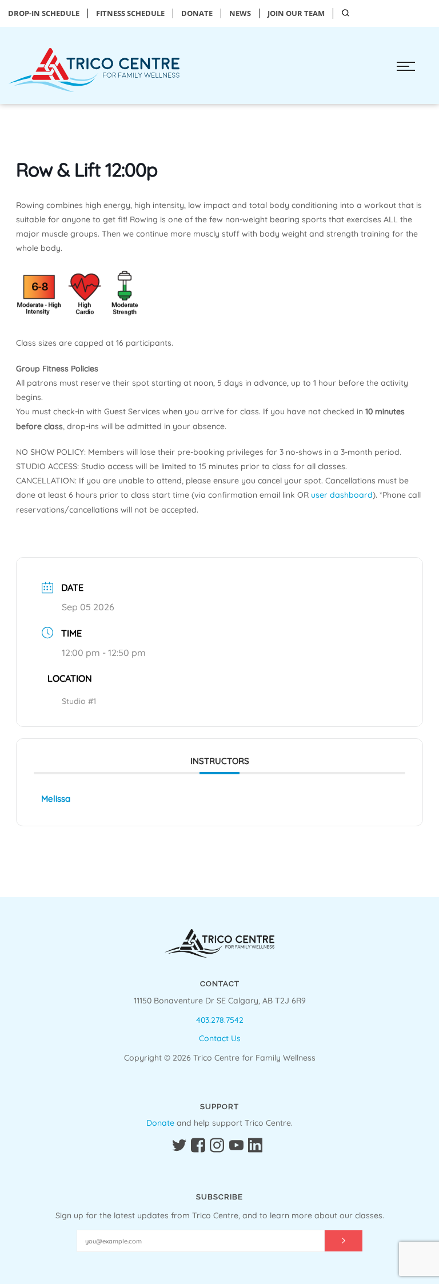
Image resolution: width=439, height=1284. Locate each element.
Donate (160, 1123)
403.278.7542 (220, 1020)
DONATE (197, 13)
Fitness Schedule (130, 13)
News (240, 13)
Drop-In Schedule (43, 13)
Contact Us (220, 1038)
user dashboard (342, 495)
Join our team (296, 13)
